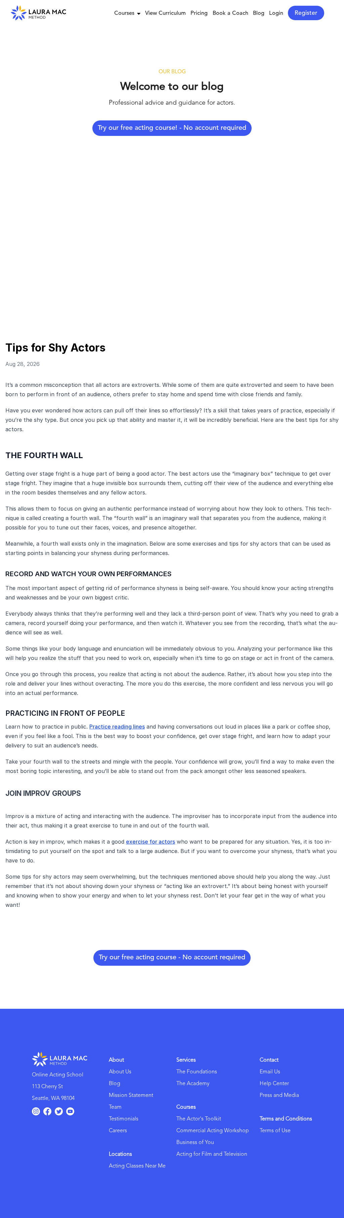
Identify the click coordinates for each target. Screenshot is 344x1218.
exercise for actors (150, 841)
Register (306, 13)
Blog (258, 13)
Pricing (199, 13)
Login (276, 13)
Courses (124, 13)
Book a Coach (230, 13)
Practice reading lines (117, 726)
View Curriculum (165, 13)
